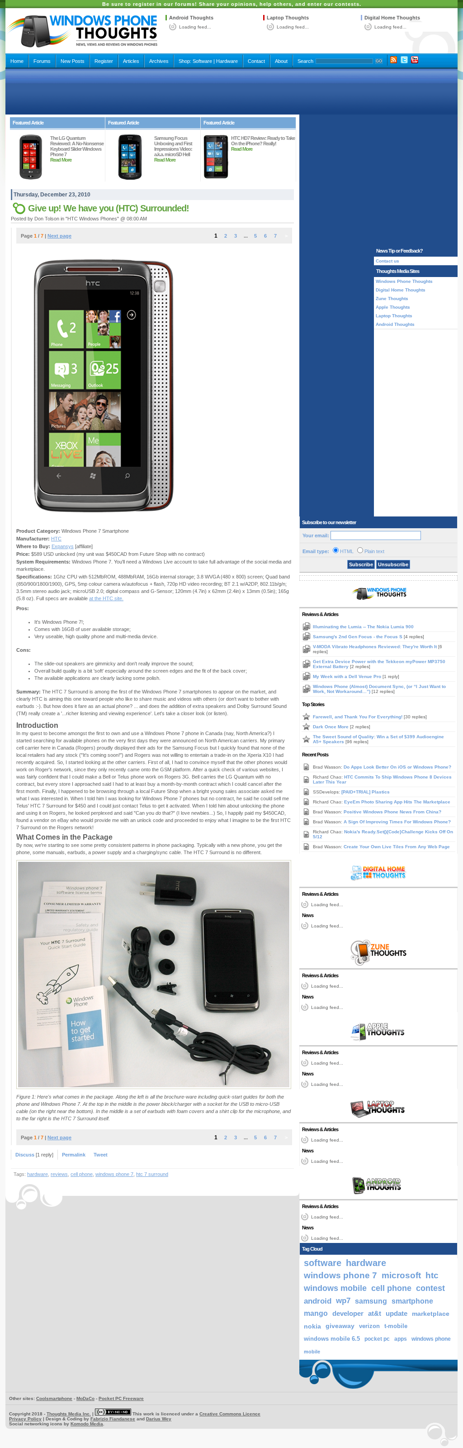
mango (316, 1313)
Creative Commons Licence (229, 1413)
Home (17, 61)
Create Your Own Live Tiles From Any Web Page (397, 846)
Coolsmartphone (54, 1398)
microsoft (401, 1275)
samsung (371, 1301)
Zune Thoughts (392, 298)
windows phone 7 (114, 1174)
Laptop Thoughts (288, 17)
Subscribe (361, 564)
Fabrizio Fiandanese (112, 1418)
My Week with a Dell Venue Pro (348, 676)
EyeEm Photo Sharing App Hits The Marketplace (397, 801)
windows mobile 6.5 (332, 1339)
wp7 (343, 1300)
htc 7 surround (152, 1174)
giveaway (340, 1326)
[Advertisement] (231, 91)
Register (103, 61)
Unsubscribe (393, 564)
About (281, 61)
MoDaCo (85, 1398)
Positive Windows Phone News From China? (392, 811)
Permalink (73, 1154)
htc (432, 1275)
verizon (369, 1326)
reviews (59, 1174)
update (396, 1313)
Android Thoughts (191, 17)
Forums (42, 61)
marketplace (430, 1313)
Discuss (24, 1154)
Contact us (387, 260)
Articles (131, 61)
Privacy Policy (25, 1418)
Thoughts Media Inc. (69, 1413)
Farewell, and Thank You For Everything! (358, 716)
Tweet (101, 1154)
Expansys (63, 546)
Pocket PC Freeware (121, 1398)
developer (348, 1313)
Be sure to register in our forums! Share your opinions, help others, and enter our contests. (231, 4)
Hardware (227, 61)
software (322, 1263)
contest (430, 1288)
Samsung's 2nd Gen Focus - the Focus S (358, 636)
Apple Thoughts (393, 307)
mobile (312, 1351)
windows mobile (335, 1288)
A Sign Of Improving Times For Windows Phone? (397, 821)
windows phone (431, 1339)
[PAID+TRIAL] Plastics (365, 791)
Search (305, 61)
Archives (159, 61)
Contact (256, 61)
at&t (374, 1313)
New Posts (73, 61)
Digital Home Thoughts (392, 17)
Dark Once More (331, 726)
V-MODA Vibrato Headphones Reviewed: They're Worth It (375, 646)
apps (400, 1339)
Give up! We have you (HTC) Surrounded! (108, 208)
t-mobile (395, 1326)
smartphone (412, 1301)
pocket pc (377, 1339)
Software (202, 61)
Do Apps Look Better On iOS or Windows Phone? (397, 767)
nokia (312, 1326)
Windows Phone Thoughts (404, 281)
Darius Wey (158, 1418)
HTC (56, 538)
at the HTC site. (106, 598)
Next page (59, 236)
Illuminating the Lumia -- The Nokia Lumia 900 (363, 626)
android (317, 1300)
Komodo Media (87, 1423)
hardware (37, 1174)
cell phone (82, 1174)
